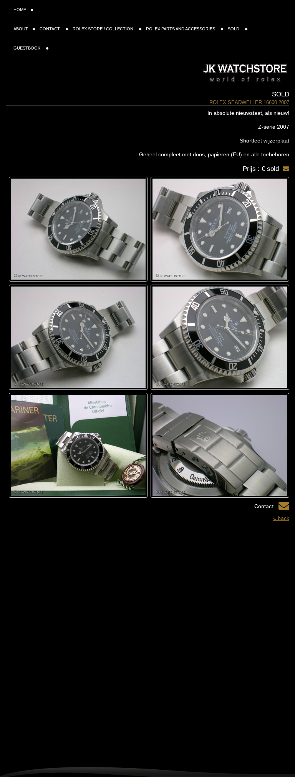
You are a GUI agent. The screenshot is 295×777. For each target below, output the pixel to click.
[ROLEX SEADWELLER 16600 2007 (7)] (78, 445)
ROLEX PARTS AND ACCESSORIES (181, 29)
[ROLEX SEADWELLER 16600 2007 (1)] (220, 229)
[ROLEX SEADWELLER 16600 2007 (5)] (78, 337)
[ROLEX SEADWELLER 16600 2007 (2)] (78, 229)
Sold (280, 94)
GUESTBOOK (27, 48)
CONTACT (50, 29)
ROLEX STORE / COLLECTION (103, 29)
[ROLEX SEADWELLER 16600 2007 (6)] (220, 445)
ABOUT (20, 29)
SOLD (234, 29)
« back (281, 518)
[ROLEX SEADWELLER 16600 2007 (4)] (220, 337)
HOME (19, 9)
